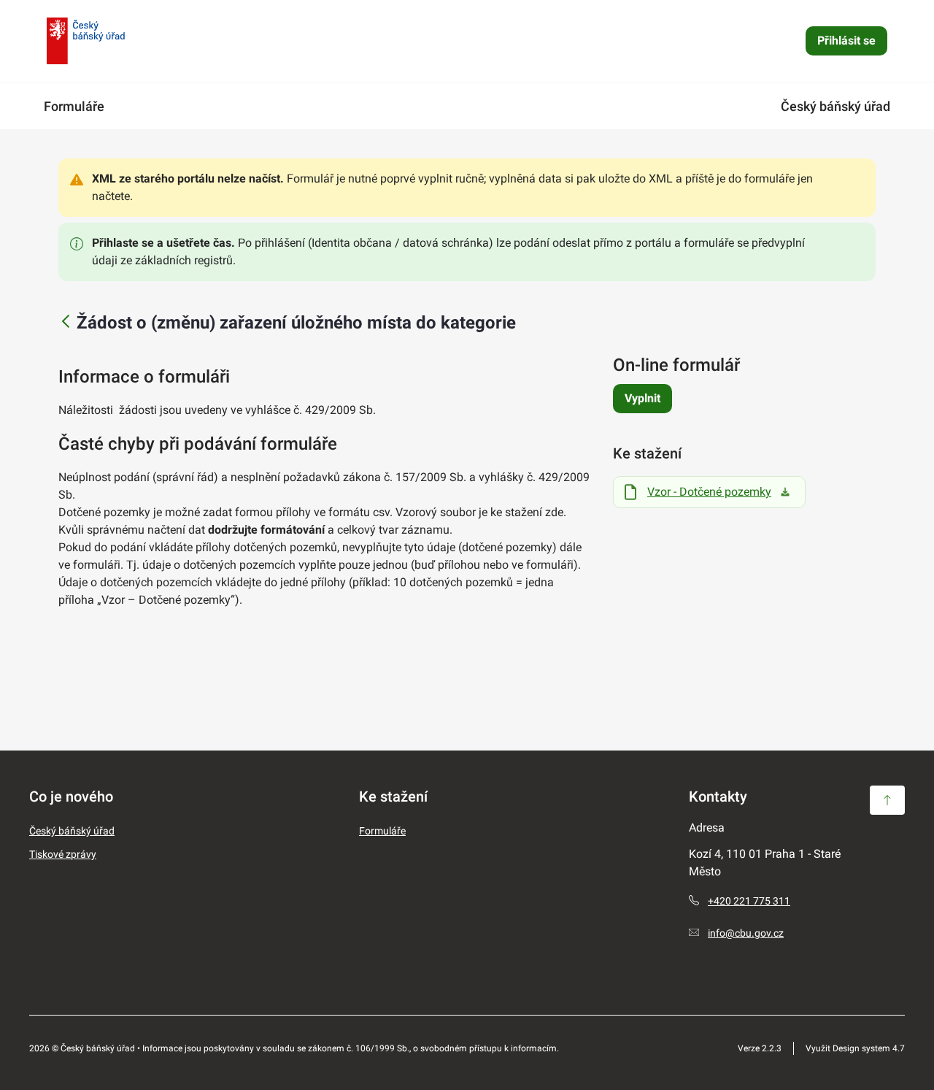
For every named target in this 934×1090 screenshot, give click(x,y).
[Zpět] (65, 322)
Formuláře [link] (74, 106)
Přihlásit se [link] (846, 40)
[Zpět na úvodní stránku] (86, 41)
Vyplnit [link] (642, 398)
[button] (887, 800)
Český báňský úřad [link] (835, 106)
